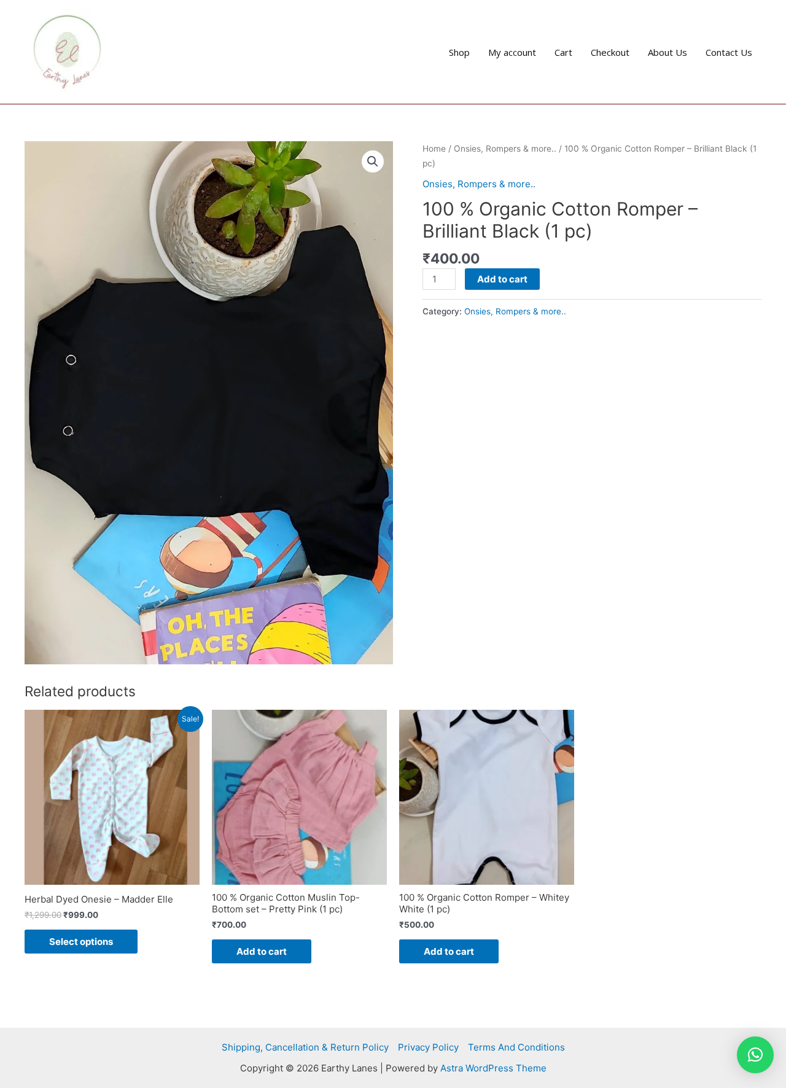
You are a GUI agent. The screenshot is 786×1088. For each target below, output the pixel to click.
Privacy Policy (428, 1047)
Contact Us (729, 52)
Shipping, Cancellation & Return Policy (305, 1047)
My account (512, 52)
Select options (81, 941)
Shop (459, 52)
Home (434, 148)
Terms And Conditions (516, 1047)
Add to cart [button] (261, 951)
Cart (563, 52)
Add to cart (502, 279)
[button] (373, 161)
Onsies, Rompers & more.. (505, 148)
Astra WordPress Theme (493, 1068)
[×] (755, 1054)
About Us (667, 52)
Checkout (610, 52)
